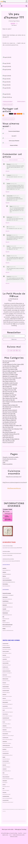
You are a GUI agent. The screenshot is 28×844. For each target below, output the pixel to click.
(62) (10, 384)
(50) (9, 396)
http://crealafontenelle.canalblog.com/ (7, 653)
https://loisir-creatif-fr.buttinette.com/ (8, 630)
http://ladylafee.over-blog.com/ (6, 786)
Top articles (20, 833)
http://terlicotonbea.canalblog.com (6, 723)
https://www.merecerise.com (7, 626)
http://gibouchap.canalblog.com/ (6, 692)
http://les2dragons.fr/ (5, 782)
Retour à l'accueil (7, 104)
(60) (10, 388)
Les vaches (5, 460)
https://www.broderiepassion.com (7, 614)
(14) (12, 425)
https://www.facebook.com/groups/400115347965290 (15, 547)
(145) (9, 373)
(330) (6, 362)
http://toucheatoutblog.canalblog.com (7, 731)
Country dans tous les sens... (10, 459)
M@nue (14, 324)
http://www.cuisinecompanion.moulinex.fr (15, 482)
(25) (9, 415)
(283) (13, 364)
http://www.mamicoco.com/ (6, 751)
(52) (9, 395)
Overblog (23, 829)
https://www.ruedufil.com (6, 622)
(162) (10, 367)
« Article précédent (7, 101)
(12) (12, 429)
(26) (10, 412)
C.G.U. (10, 834)
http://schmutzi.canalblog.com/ (6, 645)
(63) (10, 383)
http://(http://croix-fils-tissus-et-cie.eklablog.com (8, 735)
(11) (11, 434)
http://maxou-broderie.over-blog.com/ (7, 700)
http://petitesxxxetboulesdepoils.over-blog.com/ (8, 778)
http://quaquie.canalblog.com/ (6, 684)
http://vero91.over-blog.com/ (6, 790)
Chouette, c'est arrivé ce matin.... (11, 457)
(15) (9, 422)
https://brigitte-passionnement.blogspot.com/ (8, 704)
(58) (9, 390)
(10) (8, 440)
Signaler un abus (5, 834)
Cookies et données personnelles (19, 834)
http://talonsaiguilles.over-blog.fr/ (6, 794)
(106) (10, 374)
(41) (10, 405)
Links (4, 462)
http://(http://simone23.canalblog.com (7, 743)
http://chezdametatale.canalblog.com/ (7, 649)
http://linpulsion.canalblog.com (7, 574)
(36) (11, 407)
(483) (9, 361)
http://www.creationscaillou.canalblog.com (7, 739)
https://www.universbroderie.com (7, 599)
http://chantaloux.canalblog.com (6, 680)
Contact (24, 833)
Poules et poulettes (8, 464)
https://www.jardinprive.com (6, 570)
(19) (10, 418)
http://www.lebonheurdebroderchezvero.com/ (8, 747)
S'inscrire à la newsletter (8, 119)
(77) (9, 381)
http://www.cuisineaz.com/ (13, 476)
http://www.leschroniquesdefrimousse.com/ (7, 798)
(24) (9, 417)
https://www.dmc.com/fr (6, 618)
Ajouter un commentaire (13, 159)
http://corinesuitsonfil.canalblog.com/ (7, 676)
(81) (9, 379)
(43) (6, 403)
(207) (11, 366)
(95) (10, 376)
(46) (9, 400)
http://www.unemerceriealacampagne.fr (8, 595)
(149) (10, 369)
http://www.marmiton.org (14, 488)
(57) (8, 393)
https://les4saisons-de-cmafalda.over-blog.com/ (8, 802)
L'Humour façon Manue (14, 21)
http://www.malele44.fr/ (5, 774)
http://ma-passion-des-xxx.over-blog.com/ (7, 696)
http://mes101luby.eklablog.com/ (6, 657)
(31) (7, 408)
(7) (8, 442)
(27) (10, 410)
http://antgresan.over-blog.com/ (6, 688)
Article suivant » (21, 101)
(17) (9, 420)
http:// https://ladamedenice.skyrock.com (7, 727)
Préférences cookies (13, 836)
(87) (12, 378)
